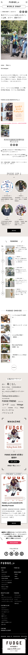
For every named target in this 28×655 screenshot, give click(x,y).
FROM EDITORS (16, 636)
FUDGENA (10, 408)
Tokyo (22, 408)
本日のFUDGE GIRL (5, 398)
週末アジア (4, 616)
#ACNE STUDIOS (15, 139)
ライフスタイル (5, 610)
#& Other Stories (8, 139)
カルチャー (4, 608)
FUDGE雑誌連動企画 (16, 387)
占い (3, 384)
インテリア (10, 389)
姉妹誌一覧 (9, 636)
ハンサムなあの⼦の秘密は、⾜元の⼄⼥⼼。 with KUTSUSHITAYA (13, 123)
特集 (2, 570)
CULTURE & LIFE (5, 605)
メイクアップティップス (7, 601)
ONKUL (3, 389)
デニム (16, 408)
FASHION (3, 568)
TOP (2, 162)
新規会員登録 (14, 543)
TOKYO (16, 574)
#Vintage (22, 139)
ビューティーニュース (6, 597)
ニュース (3, 574)
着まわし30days (6, 387)
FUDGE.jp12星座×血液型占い (11, 396)
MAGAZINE (3, 636)
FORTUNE (3, 628)
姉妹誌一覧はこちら (13, 466)
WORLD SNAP (7, 162)
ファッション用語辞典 (6, 582)
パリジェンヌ (7, 413)
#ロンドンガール (14, 141)
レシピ (16, 599)
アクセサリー (4, 589)
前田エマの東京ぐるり (6, 622)
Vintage (20, 404)
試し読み (14, 462)
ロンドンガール (8, 410)
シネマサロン (4, 620)
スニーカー (4, 407)
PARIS (16, 576)
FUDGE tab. (17, 568)
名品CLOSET (4, 572)
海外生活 (17, 603)
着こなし (11, 384)
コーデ (5, 404)
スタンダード (4, 584)
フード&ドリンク (5, 612)
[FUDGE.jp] (14, 2)
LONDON (13, 162)
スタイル (20, 401)
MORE (14, 523)
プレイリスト (4, 618)
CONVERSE (13, 405)
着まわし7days (4, 587)
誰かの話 (3, 624)
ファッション (18, 595)
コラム (3, 614)
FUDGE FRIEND (9, 401)
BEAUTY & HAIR (5, 593)
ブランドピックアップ (6, 580)
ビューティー (18, 597)
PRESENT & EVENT (6, 630)
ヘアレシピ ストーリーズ (7, 599)
